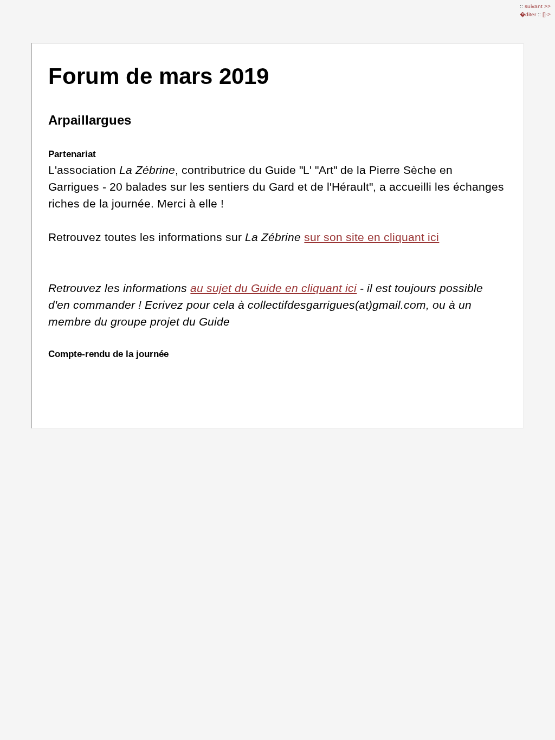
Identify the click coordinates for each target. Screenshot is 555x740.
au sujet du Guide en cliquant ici (273, 288)
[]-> (547, 14)
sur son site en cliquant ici (371, 237)
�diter (529, 14)
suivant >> (538, 6)
